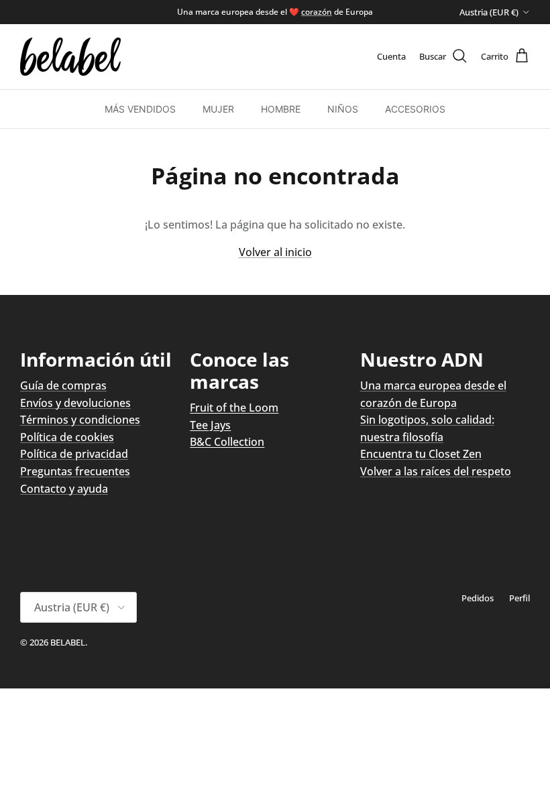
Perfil (519, 598)
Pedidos (477, 598)
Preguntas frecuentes (75, 471)
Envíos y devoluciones (75, 403)
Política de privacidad (74, 453)
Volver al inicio (275, 252)
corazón (316, 11)
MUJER (218, 109)
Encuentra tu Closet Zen (421, 453)
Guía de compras (63, 385)
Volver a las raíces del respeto (435, 471)
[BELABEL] (70, 57)
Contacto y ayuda (64, 488)
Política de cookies (67, 437)
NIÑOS (342, 109)
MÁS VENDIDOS (140, 109)
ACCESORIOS (415, 109)
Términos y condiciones (80, 419)
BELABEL (67, 642)
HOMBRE (280, 109)
